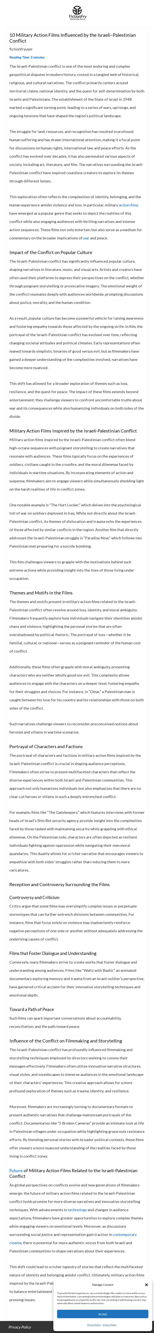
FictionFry (77, 14)
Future (16, 1170)
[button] (146, 1285)
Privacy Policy (94, 1324)
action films (128, 205)
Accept (102, 1314)
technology (77, 1209)
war (86, 238)
